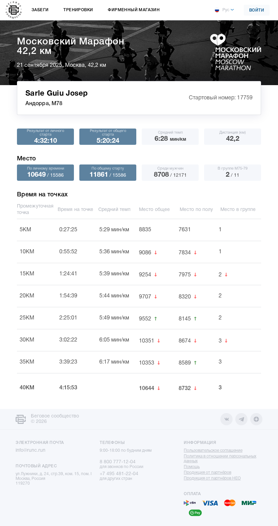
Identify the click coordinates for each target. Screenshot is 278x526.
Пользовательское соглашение (213, 450)
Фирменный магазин (134, 10)
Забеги (40, 10)
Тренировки (78, 10)
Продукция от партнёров (207, 472)
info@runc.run (30, 450)
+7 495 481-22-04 (119, 474)
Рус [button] (225, 10)
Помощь (192, 467)
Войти (256, 10)
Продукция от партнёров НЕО (212, 478)
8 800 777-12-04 (118, 462)
